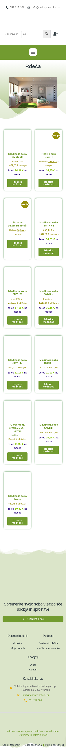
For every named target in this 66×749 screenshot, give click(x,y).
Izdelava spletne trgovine (19, 731)
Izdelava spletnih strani (46, 731)
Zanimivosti (11, 33)
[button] (33, 52)
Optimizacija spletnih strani (33, 735)
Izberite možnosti (17, 183)
